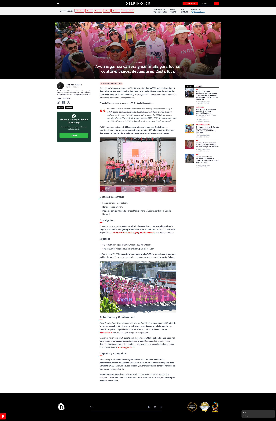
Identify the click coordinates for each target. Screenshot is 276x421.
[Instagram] (161, 407)
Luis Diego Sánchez (202, 119)
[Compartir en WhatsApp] (58, 102)
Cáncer (60, 107)
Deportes (98, 11)
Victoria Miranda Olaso (203, 135)
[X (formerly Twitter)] (155, 407)
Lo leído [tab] (199, 86)
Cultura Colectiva (203, 125)
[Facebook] (149, 407)
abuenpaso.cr (149, 232)
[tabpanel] (202, 128)
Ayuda (92, 407)
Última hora (79, 11)
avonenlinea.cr (106, 332)
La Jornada (138, 62)
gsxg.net (139, 232)
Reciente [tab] (189, 86)
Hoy (197, 89)
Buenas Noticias (128, 11)
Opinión (89, 11)
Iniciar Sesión (190, 3)
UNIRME (74, 135)
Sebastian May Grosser (203, 102)
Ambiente (116, 11)
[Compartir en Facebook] (63, 102)
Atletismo (69, 107)
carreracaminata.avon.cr (123, 232)
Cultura (107, 11)
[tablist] (202, 86)
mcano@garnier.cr (126, 347)
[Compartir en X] (68, 102)
